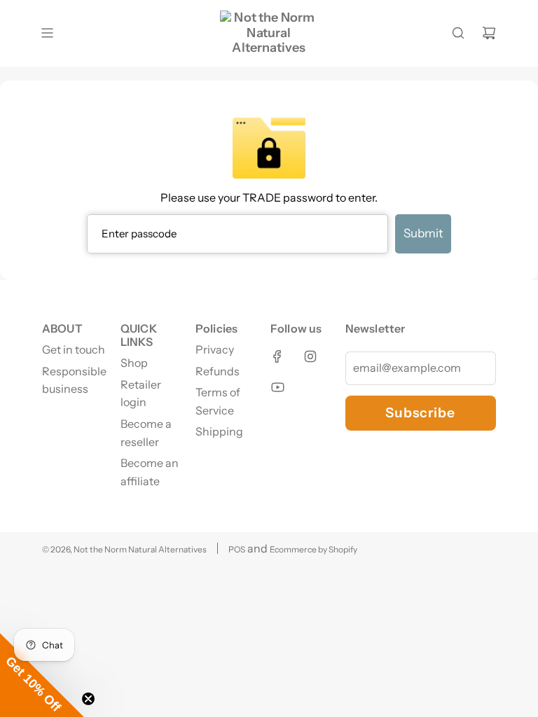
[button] (42, 675)
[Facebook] (277, 356)
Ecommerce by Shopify (313, 549)
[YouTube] (277, 387)
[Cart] (489, 33)
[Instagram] (310, 356)
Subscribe (420, 412)
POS (236, 549)
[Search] (458, 33)
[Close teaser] (88, 699)
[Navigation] (47, 33)
